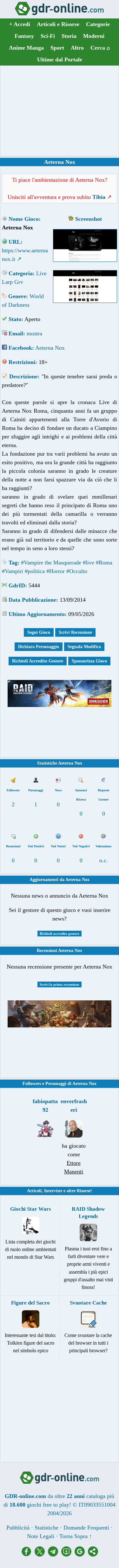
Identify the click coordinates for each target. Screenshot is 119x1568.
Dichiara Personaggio (38, 646)
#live (88, 562)
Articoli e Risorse (58, 24)
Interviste (53, 1190)
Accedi (19, 24)
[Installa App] (68, 1554)
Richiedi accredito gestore (59, 933)
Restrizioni (22, 362)
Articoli (34, 1190)
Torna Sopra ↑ (75, 1536)
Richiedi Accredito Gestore (37, 661)
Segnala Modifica (84, 646)
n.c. (103, 860)
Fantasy (24, 36)
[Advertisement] (59, 110)
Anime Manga (26, 48)
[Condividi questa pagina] (93, 1554)
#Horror (55, 571)
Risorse (83, 1190)
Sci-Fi (48, 36)
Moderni (93, 36)
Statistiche (46, 1527)
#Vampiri (12, 571)
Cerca (100, 48)
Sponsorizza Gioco (89, 661)
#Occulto (76, 571)
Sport (57, 48)
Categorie (98, 24)
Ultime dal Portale (59, 59)
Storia (69, 36)
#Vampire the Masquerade (51, 562)
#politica (35, 571)
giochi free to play (48, 1505)
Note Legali (40, 1536)
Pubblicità (18, 1527)
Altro (77, 48)
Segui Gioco (38, 632)
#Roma (104, 562)
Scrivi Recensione (75, 632)
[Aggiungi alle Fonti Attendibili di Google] (81, 1554)
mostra (34, 333)
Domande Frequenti (86, 1527)
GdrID (17, 585)
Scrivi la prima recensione (59, 984)
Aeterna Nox (50, 348)
